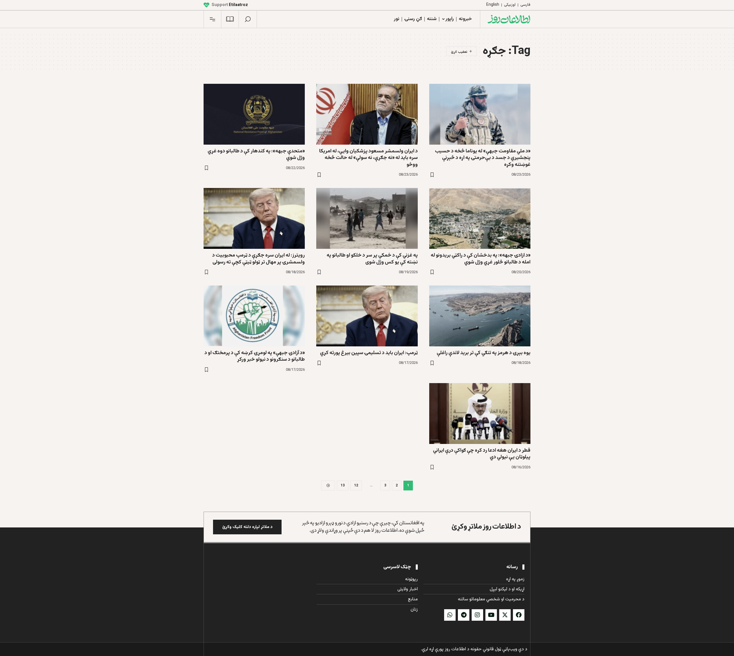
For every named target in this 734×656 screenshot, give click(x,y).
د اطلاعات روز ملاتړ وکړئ (486, 527)
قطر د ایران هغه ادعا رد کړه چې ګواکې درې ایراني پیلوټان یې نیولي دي (481, 454)
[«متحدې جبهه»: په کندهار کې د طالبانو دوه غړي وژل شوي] (254, 114)
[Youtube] (491, 615)
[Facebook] (518, 615)
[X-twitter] (505, 615)
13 (343, 485)
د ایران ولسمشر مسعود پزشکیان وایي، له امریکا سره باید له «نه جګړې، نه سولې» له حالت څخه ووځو (368, 158)
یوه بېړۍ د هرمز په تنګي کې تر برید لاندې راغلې (483, 353)
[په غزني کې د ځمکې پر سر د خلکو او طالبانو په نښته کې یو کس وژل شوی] (366, 218)
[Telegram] (463, 615)
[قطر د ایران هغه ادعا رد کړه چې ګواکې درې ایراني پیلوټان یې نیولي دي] (479, 413)
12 (356, 485)
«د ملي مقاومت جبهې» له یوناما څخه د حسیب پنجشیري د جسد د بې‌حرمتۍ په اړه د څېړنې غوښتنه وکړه (482, 158)
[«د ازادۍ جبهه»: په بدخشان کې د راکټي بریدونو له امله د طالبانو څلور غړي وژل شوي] (479, 218)
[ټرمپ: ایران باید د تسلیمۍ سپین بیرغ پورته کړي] (366, 316)
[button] (248, 19)
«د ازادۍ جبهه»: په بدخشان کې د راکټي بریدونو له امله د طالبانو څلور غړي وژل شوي (480, 258)
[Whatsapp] (450, 615)
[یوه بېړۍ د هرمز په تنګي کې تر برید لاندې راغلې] (479, 316)
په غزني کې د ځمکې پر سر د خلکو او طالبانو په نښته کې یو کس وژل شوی (372, 258)
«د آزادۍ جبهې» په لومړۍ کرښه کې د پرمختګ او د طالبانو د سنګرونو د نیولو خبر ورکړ (254, 356)
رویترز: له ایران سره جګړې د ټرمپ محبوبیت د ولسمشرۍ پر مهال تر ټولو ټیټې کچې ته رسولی (258, 258)
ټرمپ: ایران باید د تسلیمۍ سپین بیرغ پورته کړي (369, 353)
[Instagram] (477, 615)
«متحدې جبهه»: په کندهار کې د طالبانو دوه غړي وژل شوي (256, 154)
